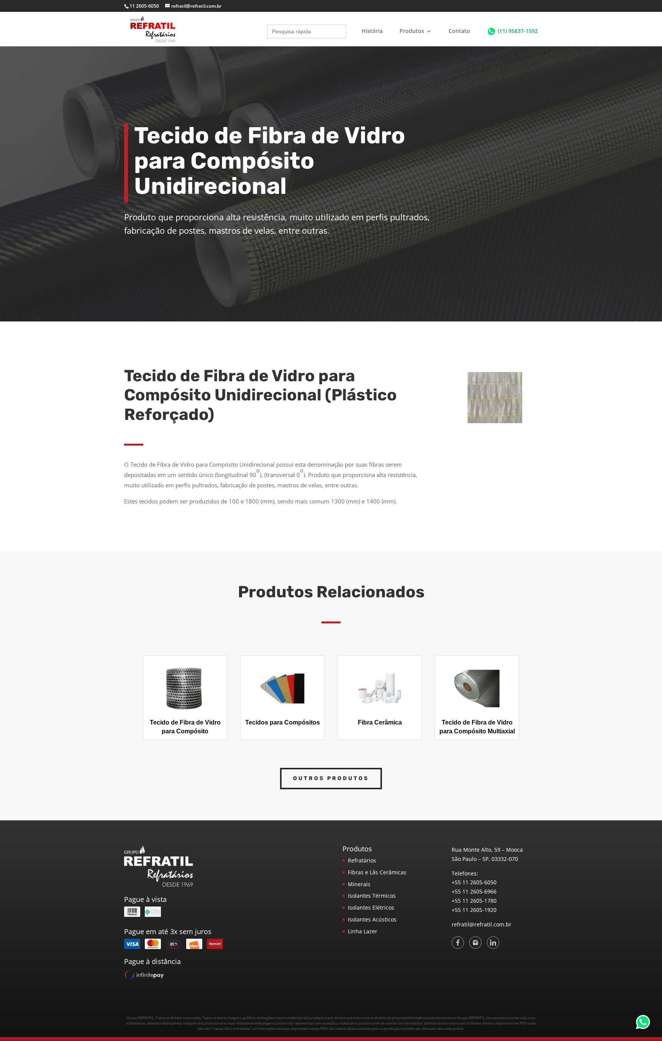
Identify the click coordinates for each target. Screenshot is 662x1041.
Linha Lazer (362, 931)
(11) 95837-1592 (518, 30)
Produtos (412, 31)
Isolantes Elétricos (371, 907)
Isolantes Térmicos (372, 895)
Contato (459, 31)
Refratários (362, 860)
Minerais (359, 884)
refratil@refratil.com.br (481, 924)
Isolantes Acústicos (372, 919)
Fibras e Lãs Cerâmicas (377, 872)
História (372, 31)
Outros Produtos (331, 778)
